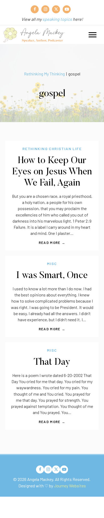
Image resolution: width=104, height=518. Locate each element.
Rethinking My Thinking (44, 73)
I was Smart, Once (52, 275)
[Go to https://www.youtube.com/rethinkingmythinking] (67, 9)
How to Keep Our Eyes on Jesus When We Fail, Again (52, 172)
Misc (52, 263)
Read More (52, 242)
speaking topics (57, 19)
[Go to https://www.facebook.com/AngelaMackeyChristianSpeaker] (35, 9)
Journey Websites (70, 485)
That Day (52, 362)
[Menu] (92, 34)
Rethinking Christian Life (52, 148)
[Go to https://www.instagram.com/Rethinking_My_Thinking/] (45, 9)
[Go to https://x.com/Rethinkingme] (56, 9)
